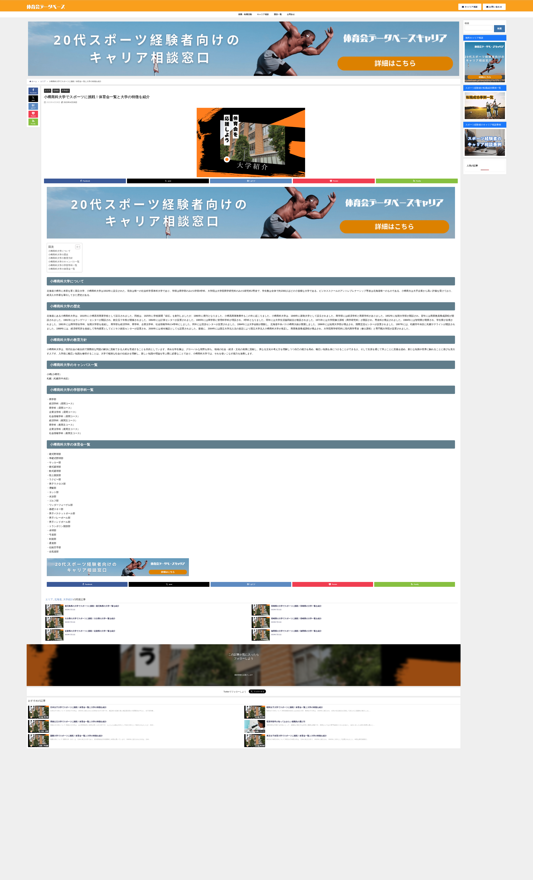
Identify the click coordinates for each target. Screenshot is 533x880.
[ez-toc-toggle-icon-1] (76, 246)
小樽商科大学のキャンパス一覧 (63, 261)
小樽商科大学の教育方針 (60, 258)
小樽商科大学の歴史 (58, 254)
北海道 (56, 90)
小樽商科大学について (59, 251)
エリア (47, 90)
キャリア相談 (471, 7)
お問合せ (291, 14)
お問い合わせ (495, 7)
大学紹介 (65, 90)
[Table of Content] (77, 247)
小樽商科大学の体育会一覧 (61, 269)
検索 (467, 23)
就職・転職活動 (245, 14)
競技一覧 (278, 14)
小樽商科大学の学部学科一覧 (62, 265)
